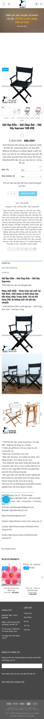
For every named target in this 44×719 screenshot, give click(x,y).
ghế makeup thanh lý (34, 222)
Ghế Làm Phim (34, 220)
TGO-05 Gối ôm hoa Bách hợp (11, 589)
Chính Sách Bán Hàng (15, 709)
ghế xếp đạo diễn (31, 232)
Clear (40, 166)
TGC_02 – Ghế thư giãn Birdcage (33, 589)
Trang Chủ (28, 613)
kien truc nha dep (9, 237)
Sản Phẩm (28, 617)
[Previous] (5, 84)
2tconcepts (11, 210)
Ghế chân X (33, 213)
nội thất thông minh (34, 241)
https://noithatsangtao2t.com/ (13, 516)
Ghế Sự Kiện (34, 225)
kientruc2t (19, 237)
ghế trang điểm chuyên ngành (14, 229)
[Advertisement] (22, 46)
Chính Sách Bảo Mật (27, 708)
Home (6, 118)
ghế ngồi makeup (7, 225)
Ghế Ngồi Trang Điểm (21, 225)
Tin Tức (26, 626)
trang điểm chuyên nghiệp (28, 244)
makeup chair (11, 239)
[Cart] (37, 4)
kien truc (29, 234)
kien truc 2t (36, 234)
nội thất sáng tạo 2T (20, 241)
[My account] (4, 4)
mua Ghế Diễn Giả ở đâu (25, 239)
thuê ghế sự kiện (13, 244)
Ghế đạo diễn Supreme (20, 220)
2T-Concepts (29, 716)
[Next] (38, 84)
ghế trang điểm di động (16, 232)
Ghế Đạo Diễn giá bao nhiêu (29, 217)
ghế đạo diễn (14, 217)
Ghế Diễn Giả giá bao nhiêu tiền (20, 215)
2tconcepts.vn (20, 210)
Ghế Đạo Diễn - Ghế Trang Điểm (28, 207)
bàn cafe (29, 210)
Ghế (13, 118)
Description (6, 263)
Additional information (9, 268)
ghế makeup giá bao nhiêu (17, 222)
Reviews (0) (5, 272)
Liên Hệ (27, 630)
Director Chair (8, 213)
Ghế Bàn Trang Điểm (20, 213)
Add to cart (28, 194)
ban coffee (36, 210)
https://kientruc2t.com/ (18, 510)
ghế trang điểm (22, 227)
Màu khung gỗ (8, 176)
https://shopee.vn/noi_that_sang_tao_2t (25, 521)
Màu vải (5, 170)
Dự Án (26, 621)
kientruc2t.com (29, 237)
